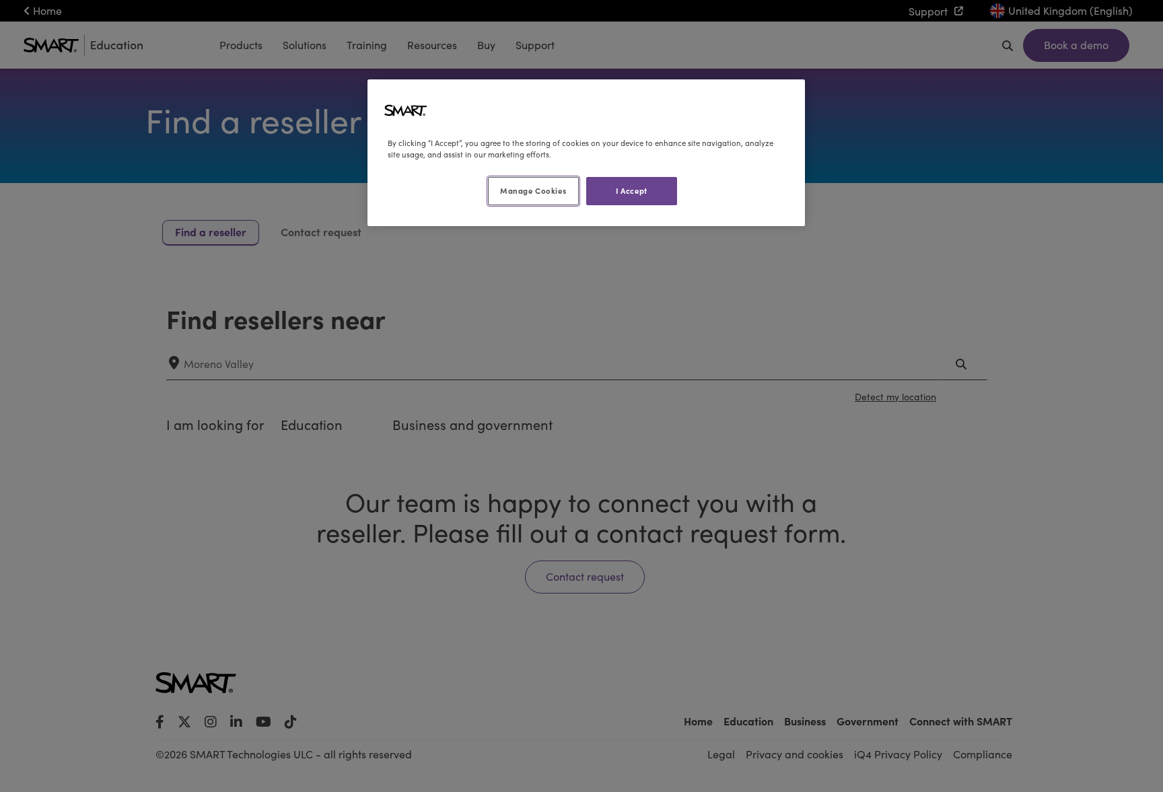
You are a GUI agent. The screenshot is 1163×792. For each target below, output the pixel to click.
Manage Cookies (533, 190)
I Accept (631, 190)
